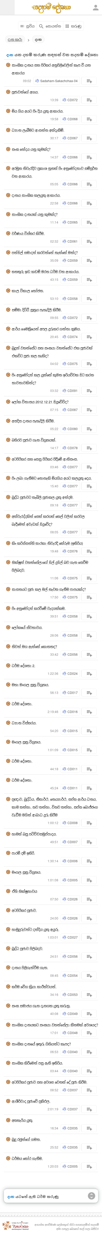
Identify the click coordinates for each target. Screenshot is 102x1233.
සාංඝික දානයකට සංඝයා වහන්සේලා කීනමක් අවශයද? (55, 1024)
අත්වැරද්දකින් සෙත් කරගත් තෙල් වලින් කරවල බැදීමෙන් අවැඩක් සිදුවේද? (48, 520)
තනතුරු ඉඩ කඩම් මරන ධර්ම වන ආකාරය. (46, 271)
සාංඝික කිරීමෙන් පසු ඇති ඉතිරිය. (37, 1062)
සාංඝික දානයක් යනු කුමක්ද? (35, 214)
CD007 (72, 842)
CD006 (72, 861)
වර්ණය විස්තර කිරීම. (28, 233)
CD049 (72, 1013)
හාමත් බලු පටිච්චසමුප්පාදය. (34, 833)
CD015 (72, 730)
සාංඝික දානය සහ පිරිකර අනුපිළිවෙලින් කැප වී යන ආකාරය (51, 68)
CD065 (72, 222)
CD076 (72, 551)
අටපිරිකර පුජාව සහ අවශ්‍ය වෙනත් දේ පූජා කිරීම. (49, 1082)
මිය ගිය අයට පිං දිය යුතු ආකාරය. (38, 111)
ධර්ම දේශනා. (22, 703)
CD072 (72, 100)
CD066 (72, 157)
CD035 (72, 1128)
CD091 (72, 390)
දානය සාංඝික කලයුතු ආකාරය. (36, 195)
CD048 (72, 1032)
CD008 (72, 822)
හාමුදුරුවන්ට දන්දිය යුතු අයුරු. (35, 929)
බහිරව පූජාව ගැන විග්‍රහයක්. (34, 439)
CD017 (72, 692)
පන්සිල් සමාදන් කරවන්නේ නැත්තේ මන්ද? (45, 252)
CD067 (72, 138)
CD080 (72, 428)
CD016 (72, 711)
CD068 (72, 119)
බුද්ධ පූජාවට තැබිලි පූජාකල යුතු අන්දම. (42, 497)
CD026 (72, 899)
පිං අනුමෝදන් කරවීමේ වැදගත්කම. (39, 608)
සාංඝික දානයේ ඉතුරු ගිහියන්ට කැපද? (41, 1043)
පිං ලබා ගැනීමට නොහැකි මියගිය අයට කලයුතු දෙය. (52, 478)
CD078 (72, 448)
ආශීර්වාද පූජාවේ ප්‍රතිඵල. (31, 1101)
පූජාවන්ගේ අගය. (25, 91)
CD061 (72, 241)
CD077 (72, 467)
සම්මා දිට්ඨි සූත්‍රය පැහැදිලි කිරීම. (37, 309)
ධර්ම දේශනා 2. (23, 665)
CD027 (72, 937)
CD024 (72, 673)
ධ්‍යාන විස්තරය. (24, 722)
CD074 (72, 336)
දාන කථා (15, 39)
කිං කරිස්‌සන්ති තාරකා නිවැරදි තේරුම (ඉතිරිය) (47, 543)
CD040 (72, 1051)
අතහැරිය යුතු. (22, 1120)
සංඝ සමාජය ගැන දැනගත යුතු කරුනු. (41, 1005)
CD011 (72, 769)
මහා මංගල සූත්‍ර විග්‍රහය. (30, 684)
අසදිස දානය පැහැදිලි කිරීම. (33, 420)
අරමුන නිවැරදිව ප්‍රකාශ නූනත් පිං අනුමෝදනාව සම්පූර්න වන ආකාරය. (55, 172)
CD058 (72, 298)
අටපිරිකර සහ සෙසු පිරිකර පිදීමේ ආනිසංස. (45, 458)
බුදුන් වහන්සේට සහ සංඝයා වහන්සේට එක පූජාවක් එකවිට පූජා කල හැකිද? (52, 351)
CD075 (72, 363)
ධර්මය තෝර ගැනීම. (27, 1158)
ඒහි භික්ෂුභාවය (24, 891)
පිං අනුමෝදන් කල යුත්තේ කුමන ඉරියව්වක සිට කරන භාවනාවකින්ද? (53, 378)
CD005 (72, 880)
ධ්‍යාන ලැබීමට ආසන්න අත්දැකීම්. (38, 130)
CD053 (72, 994)
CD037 (72, 1090)
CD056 (72, 654)
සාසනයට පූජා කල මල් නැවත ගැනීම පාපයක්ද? (49, 589)
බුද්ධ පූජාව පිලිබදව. (27, 948)
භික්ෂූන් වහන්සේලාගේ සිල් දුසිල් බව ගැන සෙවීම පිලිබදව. (50, 566)
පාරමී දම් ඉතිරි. (23, 852)
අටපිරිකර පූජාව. (24, 910)
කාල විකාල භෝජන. (28, 290)
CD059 (72, 260)
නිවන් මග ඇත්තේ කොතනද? (34, 646)
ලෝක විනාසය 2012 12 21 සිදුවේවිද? (40, 401)
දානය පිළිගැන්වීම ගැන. (30, 967)
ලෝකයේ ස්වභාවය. (27, 627)
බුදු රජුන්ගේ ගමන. (26, 1139)
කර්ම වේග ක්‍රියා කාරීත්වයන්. (34, 986)
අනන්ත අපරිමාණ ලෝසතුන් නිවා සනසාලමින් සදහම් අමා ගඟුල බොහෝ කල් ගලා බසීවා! (67, 1226)
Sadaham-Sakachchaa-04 (59, 80)
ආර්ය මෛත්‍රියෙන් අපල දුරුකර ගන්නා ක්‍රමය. (46, 328)
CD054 (72, 975)
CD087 (72, 409)
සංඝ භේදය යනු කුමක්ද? (31, 149)
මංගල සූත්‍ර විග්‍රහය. (26, 741)
